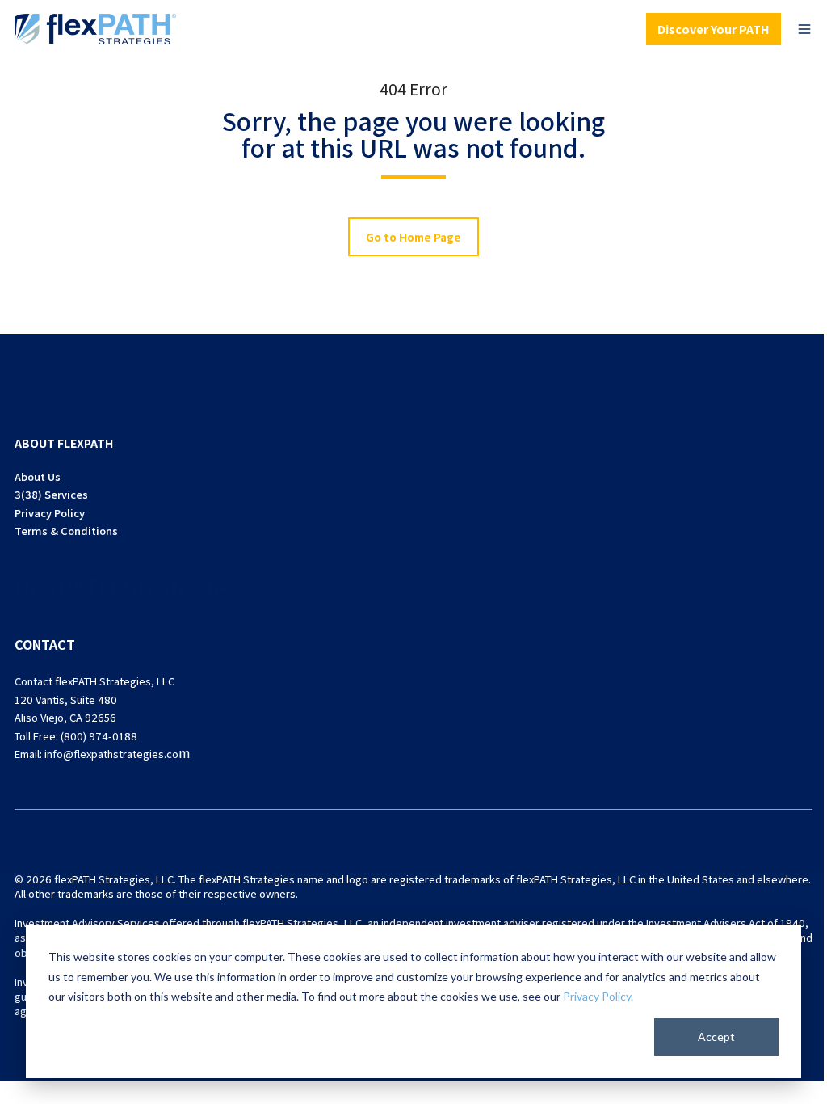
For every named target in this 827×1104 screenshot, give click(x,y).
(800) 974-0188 (99, 736)
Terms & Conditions (66, 530)
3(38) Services (51, 494)
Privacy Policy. (598, 996)
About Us (38, 476)
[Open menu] (804, 29)
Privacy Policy (50, 512)
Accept (716, 1036)
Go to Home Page (413, 237)
